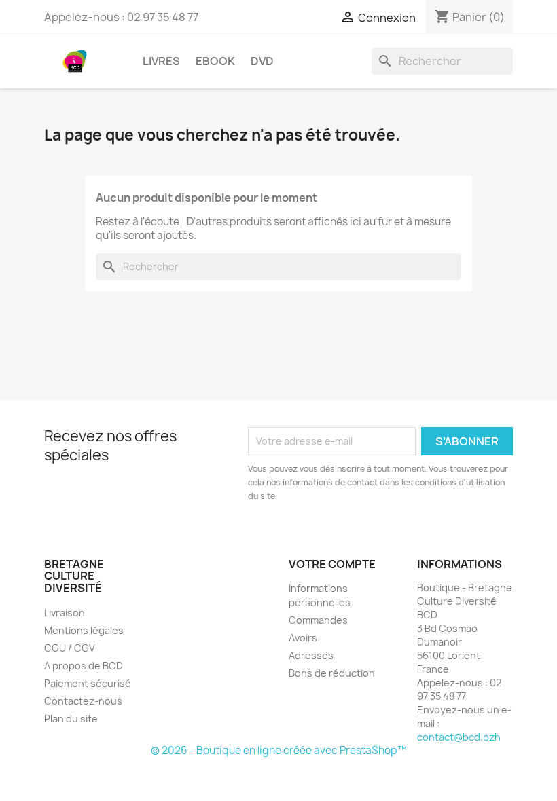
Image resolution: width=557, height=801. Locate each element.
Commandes (318, 620)
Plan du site (71, 718)
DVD (262, 61)
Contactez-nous (83, 700)
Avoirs (303, 637)
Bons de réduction (332, 673)
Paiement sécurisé (87, 683)
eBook (215, 61)
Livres (161, 61)
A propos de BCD (83, 665)
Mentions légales (84, 630)
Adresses (311, 655)
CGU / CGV (69, 647)
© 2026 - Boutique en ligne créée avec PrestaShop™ (279, 750)
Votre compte (332, 564)
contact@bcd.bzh (459, 736)
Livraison (64, 612)
